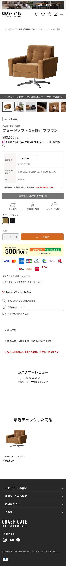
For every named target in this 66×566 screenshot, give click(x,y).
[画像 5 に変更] (54, 107)
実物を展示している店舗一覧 (33, 196)
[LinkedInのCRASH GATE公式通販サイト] (18, 540)
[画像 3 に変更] (31, 107)
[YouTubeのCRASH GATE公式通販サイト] (11, 540)
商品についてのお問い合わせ (21, 300)
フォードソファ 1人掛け (14, 456)
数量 (4, 230)
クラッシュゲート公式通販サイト (20, 29)
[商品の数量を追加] (16, 237)
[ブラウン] (5, 221)
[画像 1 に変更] (7, 107)
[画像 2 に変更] (19, 107)
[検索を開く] (37, 14)
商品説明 (11, 329)
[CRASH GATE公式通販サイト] (11, 14)
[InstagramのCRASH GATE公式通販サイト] (4, 540)
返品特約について (16, 307)
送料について (21, 276)
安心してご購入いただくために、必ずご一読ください (33, 351)
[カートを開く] (49, 14)
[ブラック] (12, 221)
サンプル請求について (18, 313)
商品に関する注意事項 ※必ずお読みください (29, 340)
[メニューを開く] (61, 14)
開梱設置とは (34, 281)
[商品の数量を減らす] (5, 237)
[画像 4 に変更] (42, 107)
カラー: (10, 214)
